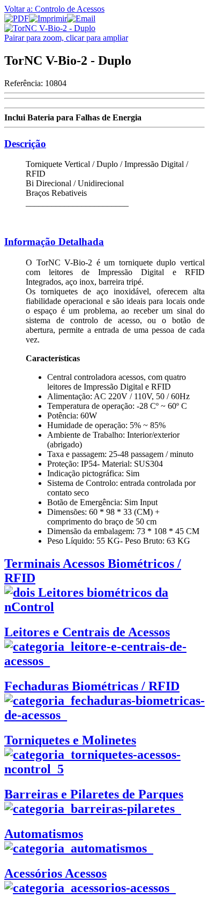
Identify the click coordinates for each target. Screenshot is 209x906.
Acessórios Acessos (55, 873)
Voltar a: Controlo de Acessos (54, 8)
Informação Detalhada (54, 241)
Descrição (25, 143)
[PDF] (16, 18)
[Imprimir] (48, 18)
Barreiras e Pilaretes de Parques (93, 794)
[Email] (81, 18)
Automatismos (43, 834)
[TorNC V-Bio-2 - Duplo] (49, 28)
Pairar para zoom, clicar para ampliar (66, 37)
